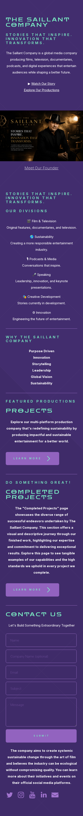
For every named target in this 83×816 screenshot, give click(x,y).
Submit (42, 735)
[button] (32, 458)
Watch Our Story (43, 84)
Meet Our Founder (41, 168)
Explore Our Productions (41, 90)
